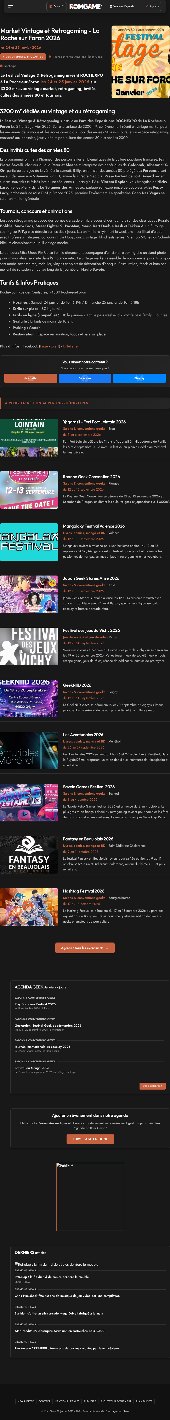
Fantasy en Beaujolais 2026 (88, 838)
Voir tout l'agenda (123, 6)
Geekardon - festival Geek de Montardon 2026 (48, 1025)
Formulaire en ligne (90, 1139)
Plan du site (144, 1401)
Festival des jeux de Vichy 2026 (91, 630)
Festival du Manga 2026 (32, 1068)
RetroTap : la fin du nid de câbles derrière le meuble (52, 1277)
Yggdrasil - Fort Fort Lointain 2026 (94, 421)
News (126, 1411)
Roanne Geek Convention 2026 (91, 476)
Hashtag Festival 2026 (83, 890)
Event (55, 346)
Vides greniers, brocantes (23, 56)
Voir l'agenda (152, 1086)
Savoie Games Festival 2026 (89, 786)
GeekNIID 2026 (77, 685)
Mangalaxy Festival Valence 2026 (94, 526)
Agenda (116, 1411)
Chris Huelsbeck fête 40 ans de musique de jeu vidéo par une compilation (67, 1296)
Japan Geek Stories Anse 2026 (91, 578)
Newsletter (26, 1401)
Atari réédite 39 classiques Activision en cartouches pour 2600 (59, 1331)
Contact (44, 1401)
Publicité (90, 1401)
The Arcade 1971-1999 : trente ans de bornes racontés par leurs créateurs (67, 1348)
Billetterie (70, 346)
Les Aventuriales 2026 (83, 734)
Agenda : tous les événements (85, 948)
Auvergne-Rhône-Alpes (88, 57)
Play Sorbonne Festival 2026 (35, 1004)
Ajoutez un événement (116, 1401)
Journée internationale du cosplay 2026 (42, 1046)
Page (44, 346)
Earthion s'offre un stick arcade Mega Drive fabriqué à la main (59, 1313)
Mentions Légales (67, 1401)
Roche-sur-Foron (63, 57)
